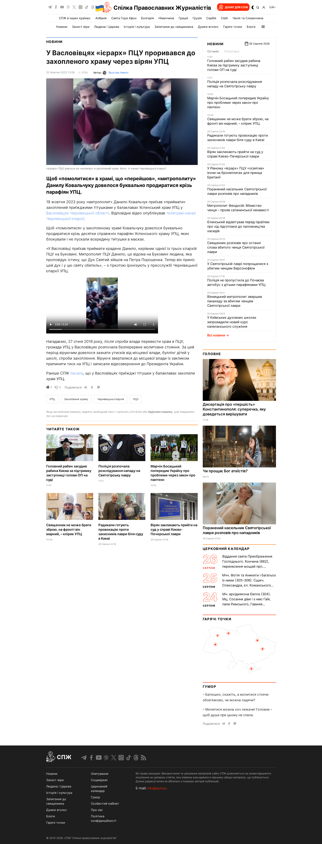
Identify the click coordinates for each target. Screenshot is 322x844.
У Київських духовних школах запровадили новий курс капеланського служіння (231, 322)
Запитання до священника (173, 27)
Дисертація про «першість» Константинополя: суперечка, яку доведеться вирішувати (234, 409)
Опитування (99, 774)
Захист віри (80, 27)
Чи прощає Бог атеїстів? (225, 471)
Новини (61, 27)
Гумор (209, 687)
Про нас (97, 810)
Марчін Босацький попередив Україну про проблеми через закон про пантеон (238, 102)
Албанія (101, 18)
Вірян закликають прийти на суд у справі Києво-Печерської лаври (174, 529)
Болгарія (147, 18)
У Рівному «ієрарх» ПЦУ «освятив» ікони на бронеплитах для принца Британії (235, 172)
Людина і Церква (106, 27)
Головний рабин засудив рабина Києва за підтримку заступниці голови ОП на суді (233, 65)
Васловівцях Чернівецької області (77, 213)
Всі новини (216, 335)
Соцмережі (99, 780)
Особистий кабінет (105, 803)
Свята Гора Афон (123, 18)
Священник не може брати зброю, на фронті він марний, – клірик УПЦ (68, 529)
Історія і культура (137, 27)
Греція (183, 18)
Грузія (197, 18)
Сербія (211, 18)
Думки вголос (208, 27)
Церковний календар (226, 549)
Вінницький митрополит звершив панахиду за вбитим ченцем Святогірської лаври (234, 301)
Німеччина (166, 18)
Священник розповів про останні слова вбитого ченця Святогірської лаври (235, 247)
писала (76, 373)
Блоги (251, 27)
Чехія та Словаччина (248, 18)
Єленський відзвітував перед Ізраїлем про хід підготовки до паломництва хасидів (238, 226)
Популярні (231, 51)
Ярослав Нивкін (118, 72)
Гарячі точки (232, 27)
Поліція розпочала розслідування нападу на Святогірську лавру (119, 470)
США (224, 18)
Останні (213, 51)
